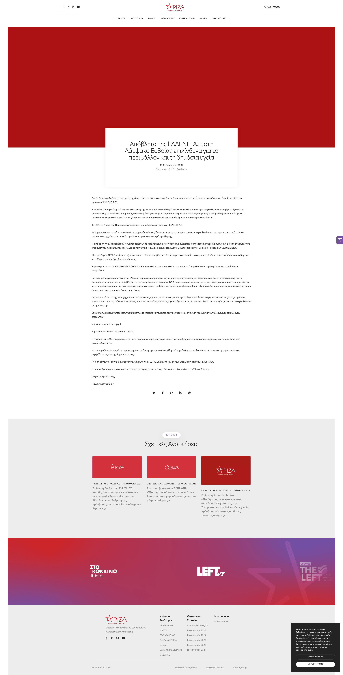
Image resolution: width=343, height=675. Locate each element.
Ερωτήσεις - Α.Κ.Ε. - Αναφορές (171, 169)
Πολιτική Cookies (215, 668)
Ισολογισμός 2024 (196, 635)
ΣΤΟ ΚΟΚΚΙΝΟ (167, 635)
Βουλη (203, 19)
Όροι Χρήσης (240, 668)
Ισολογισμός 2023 (196, 640)
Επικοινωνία (166, 626)
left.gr (163, 645)
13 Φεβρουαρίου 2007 (171, 165)
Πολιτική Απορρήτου (186, 668)
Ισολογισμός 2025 (196, 631)
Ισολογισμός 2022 (196, 645)
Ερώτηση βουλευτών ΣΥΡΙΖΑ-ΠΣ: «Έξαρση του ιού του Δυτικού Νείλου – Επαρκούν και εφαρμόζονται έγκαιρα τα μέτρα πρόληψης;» (171, 495)
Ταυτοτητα (137, 19)
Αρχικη (121, 19)
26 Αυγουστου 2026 (132, 484)
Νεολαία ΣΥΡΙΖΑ (168, 640)
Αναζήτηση (273, 7)
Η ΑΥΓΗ (163, 631)
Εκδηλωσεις (167, 19)
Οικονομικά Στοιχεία (198, 626)
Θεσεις (151, 19)
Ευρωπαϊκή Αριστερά (171, 650)
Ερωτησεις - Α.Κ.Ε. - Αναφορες (106, 484)
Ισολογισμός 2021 (196, 650)
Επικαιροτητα (187, 19)
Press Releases (222, 622)
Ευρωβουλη (219, 19)
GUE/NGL (165, 655)
